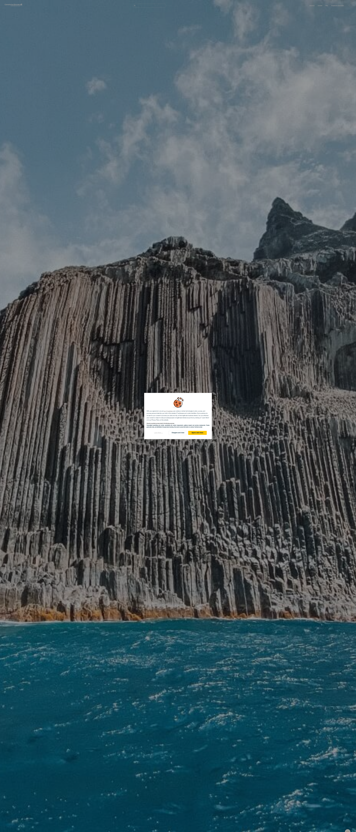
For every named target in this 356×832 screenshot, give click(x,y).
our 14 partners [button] (168, 411)
